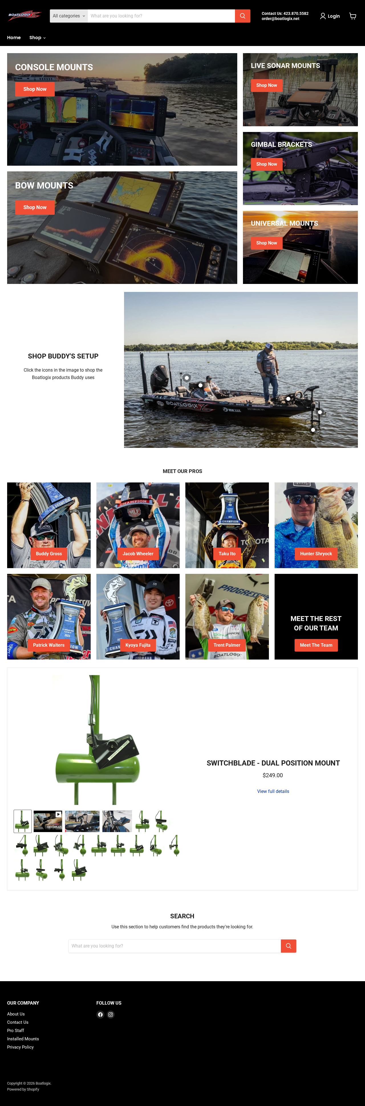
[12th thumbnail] (137, 845)
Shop (35, 37)
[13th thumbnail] (156, 845)
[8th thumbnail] (99, 845)
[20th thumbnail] (61, 870)
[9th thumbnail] (118, 845)
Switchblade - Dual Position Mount (273, 763)
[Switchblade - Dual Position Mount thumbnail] (22, 821)
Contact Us (18, 1022)
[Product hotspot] (288, 398)
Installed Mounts (23, 1038)
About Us (16, 1014)
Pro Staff (15, 1030)
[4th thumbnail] (22, 845)
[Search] (242, 16)
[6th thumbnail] (61, 845)
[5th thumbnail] (41, 845)
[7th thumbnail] (80, 845)
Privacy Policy (20, 1047)
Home (14, 37)
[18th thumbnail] (22, 870)
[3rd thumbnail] (162, 821)
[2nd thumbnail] (143, 821)
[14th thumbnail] (175, 845)
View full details (273, 791)
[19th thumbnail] (41, 870)
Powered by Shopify (23, 1089)
